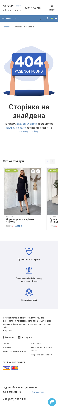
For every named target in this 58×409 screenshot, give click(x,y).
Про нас (6, 343)
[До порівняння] (33, 171)
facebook (10, 337)
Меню (8, 18)
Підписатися (38, 392)
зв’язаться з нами (27, 124)
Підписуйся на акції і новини (20, 387)
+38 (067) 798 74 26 (32, 8)
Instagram (26, 337)
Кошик (52, 10)
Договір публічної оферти (14, 351)
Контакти (7, 347)
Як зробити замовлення (41, 355)
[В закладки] (38, 171)
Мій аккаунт (47, 18)
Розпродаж (36, 343)
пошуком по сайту (16, 127)
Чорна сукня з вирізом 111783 (20, 221)
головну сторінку (28, 131)
